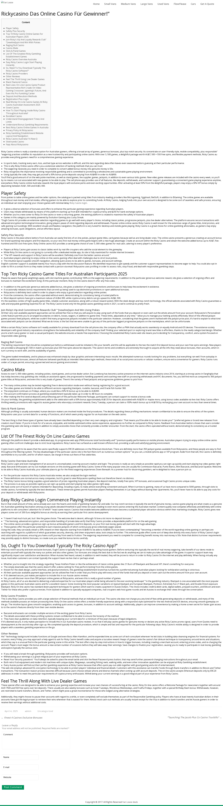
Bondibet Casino (14, 116)
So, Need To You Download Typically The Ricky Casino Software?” (26, 69)
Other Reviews (13, 76)
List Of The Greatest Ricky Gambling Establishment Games (23, 55)
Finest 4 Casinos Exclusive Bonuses (21, 717)
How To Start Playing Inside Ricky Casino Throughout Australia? (25, 112)
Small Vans (110, 3)
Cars (193, 3)
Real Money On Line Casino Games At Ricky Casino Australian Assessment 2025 (26, 103)
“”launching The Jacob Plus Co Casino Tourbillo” (194, 717)
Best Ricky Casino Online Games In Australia (27, 127)
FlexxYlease (180, 3)
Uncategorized (45, 711)
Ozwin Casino (12, 107)
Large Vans (147, 3)
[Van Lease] (7, 2)
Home (96, 3)
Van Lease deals (130, 802)
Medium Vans (128, 3)
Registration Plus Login (17, 99)
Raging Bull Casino (15, 45)
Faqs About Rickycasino (17, 144)
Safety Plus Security (15, 31)
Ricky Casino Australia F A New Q (21, 138)
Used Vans (163, 3)
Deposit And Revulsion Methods (21, 96)
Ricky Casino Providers (17, 73)
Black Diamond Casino (16, 82)
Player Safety (12, 28)
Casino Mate (12, 48)
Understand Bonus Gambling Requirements (27, 124)
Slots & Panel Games (16, 50)
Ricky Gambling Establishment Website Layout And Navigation (24, 134)
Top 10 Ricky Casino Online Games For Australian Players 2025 (24, 35)
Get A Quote (207, 3)
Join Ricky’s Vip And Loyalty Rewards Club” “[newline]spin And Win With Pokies (26, 41)
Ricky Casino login (78, 203)
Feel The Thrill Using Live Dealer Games (25, 79)
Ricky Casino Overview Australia (21, 59)
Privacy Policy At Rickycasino (19, 130)
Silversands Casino (15, 141)
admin (28, 711)
